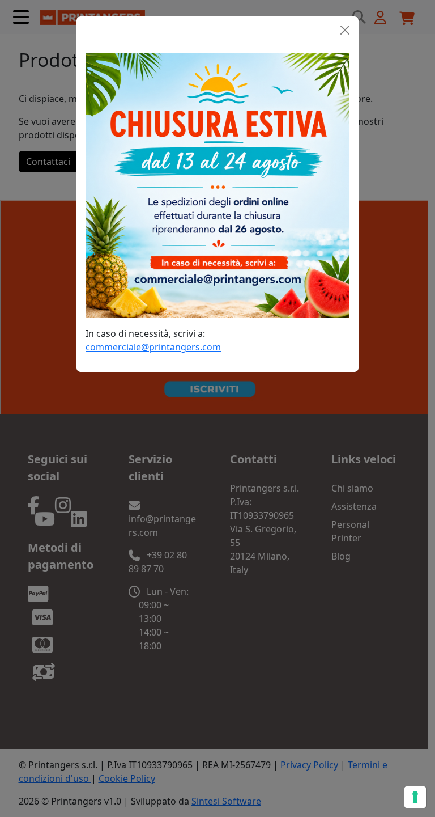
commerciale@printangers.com (153, 347)
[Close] (345, 30)
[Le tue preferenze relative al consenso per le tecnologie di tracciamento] (415, 797)
